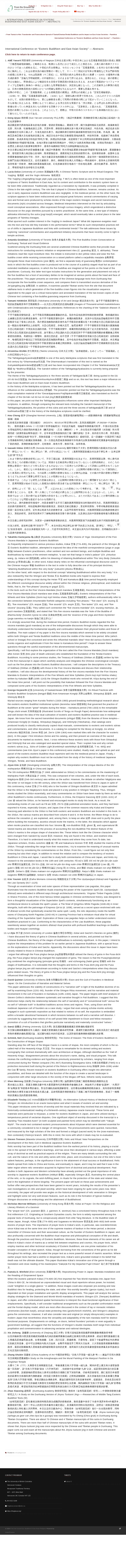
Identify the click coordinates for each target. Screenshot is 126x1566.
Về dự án (32, 6)
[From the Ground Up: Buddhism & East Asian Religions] (21, 8)
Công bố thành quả (64, 6)
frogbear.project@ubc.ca (16, 1506)
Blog (110, 19)
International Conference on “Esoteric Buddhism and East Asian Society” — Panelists (87, 38)
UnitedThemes (10, 1532)
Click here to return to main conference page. (30, 54)
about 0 (69, 1481)
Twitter (120, 1528)
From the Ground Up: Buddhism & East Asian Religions (89, 19)
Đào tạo (80, 6)
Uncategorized (20, 1453)
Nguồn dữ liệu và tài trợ (38, 11)
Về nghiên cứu (46, 6)
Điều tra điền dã (95, 6)
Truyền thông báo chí (61, 11)
